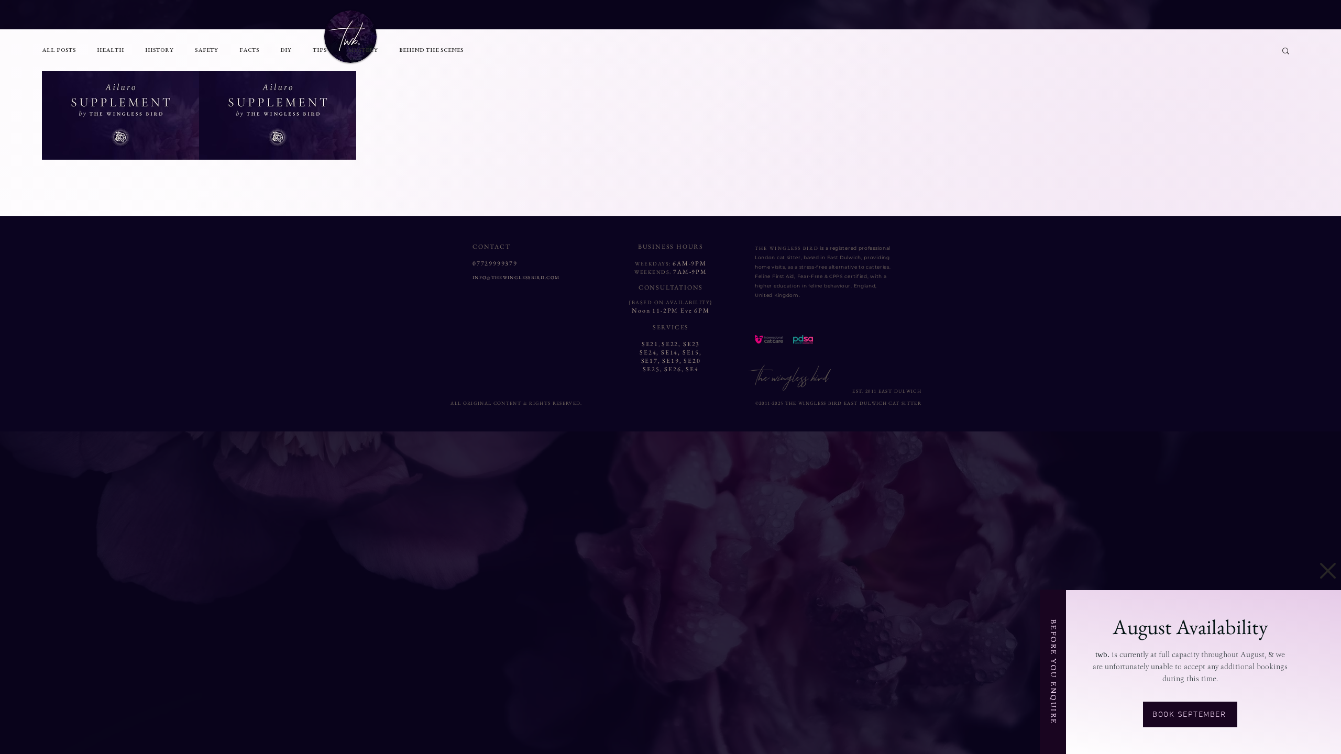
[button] (1328, 571)
